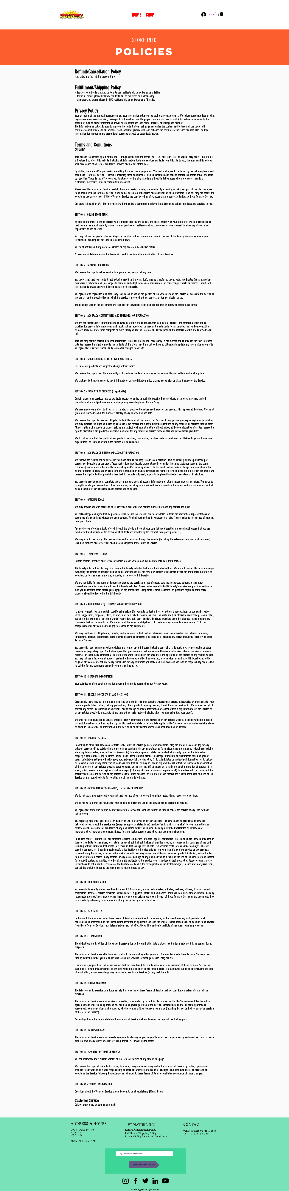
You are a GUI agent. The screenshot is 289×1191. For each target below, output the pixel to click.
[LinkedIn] (155, 1181)
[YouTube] (165, 1181)
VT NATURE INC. (142, 1125)
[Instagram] (125, 1181)
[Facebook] (135, 1181)
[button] (219, 14)
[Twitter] (145, 1181)
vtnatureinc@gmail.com (199, 1130)
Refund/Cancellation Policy (140, 1129)
